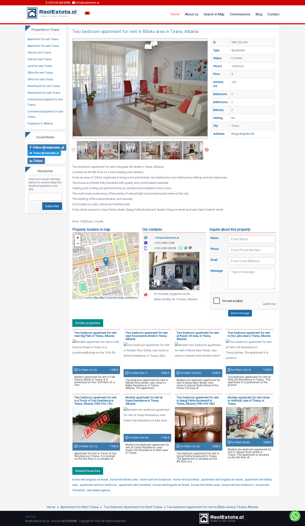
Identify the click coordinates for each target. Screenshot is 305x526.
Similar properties (87, 323)
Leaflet (88, 297)
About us (191, 14)
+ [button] (78, 237)
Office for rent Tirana (40, 72)
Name (214, 238)
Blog (259, 14)
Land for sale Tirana (39, 66)
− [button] (78, 243)
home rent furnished (186, 479)
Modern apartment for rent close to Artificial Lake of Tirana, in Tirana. (248, 400)
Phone (215, 249)
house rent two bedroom (238, 485)
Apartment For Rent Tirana (79, 507)
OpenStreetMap (115, 297)
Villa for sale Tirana (39, 59)
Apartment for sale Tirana (43, 46)
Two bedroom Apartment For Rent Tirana (133, 507)
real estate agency (99, 490)
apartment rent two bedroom (99, 485)
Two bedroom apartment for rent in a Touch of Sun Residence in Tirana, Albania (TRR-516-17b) (95, 400)
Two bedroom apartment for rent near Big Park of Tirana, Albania (95, 334)
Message (216, 270)
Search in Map (214, 14)
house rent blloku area (205, 485)
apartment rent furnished (135, 485)
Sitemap (30, 516)
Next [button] (207, 150)
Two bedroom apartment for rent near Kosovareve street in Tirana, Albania (146, 336)
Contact (273, 14)
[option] (87, 150)
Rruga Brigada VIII (242, 133)
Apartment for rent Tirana (42, 39)
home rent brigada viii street (90, 479)
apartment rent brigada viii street (222, 479)
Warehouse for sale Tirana (43, 92)
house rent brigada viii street (171, 485)
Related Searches (87, 471)
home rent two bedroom (156, 479)
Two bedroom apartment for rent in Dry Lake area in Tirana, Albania (249, 334)
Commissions (240, 14)
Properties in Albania (40, 123)
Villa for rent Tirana (39, 52)
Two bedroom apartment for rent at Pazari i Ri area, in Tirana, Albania (198, 336)
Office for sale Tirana (40, 79)
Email (214, 259)
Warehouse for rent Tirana (43, 86)
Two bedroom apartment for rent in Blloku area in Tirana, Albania (212, 507)
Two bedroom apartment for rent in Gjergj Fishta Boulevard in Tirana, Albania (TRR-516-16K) (198, 400)
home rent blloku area (124, 479)
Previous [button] (73, 150)
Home (175, 14)
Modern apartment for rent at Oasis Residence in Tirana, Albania (144, 400)
